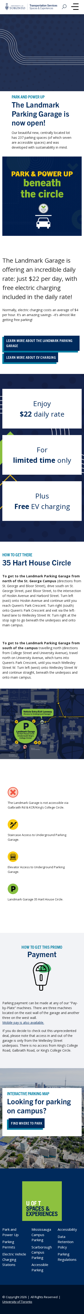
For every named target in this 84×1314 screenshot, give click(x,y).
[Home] (42, 1219)
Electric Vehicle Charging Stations (14, 1259)
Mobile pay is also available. (23, 1022)
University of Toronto (17, 1302)
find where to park (26, 1123)
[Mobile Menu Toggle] (75, 7)
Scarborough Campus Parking (42, 1252)
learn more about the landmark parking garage (39, 343)
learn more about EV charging (31, 357)
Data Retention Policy (66, 1241)
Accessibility (67, 1229)
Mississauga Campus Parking (41, 1234)
